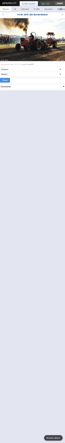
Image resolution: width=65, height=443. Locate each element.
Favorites (49, 9)
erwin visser (27, 64)
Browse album (53, 438)
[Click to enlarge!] (32, 39)
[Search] (61, 9)
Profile (37, 9)
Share (5, 80)
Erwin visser (28, 3)
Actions (4, 69)
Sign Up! (45, 3)
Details (4, 74)
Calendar (25, 9)
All (15, 9)
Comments (6, 86)
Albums (5, 9)
